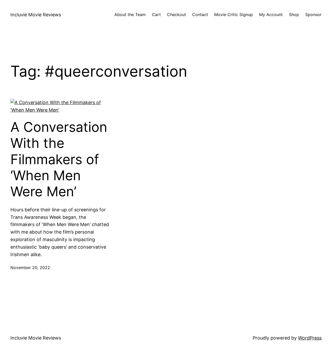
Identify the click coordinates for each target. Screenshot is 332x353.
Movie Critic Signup (233, 14)
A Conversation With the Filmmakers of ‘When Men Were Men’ (58, 159)
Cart (156, 14)
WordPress (310, 338)
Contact (200, 14)
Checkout (176, 14)
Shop (294, 14)
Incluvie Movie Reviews (35, 14)
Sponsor (313, 14)
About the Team (130, 14)
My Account (271, 14)
